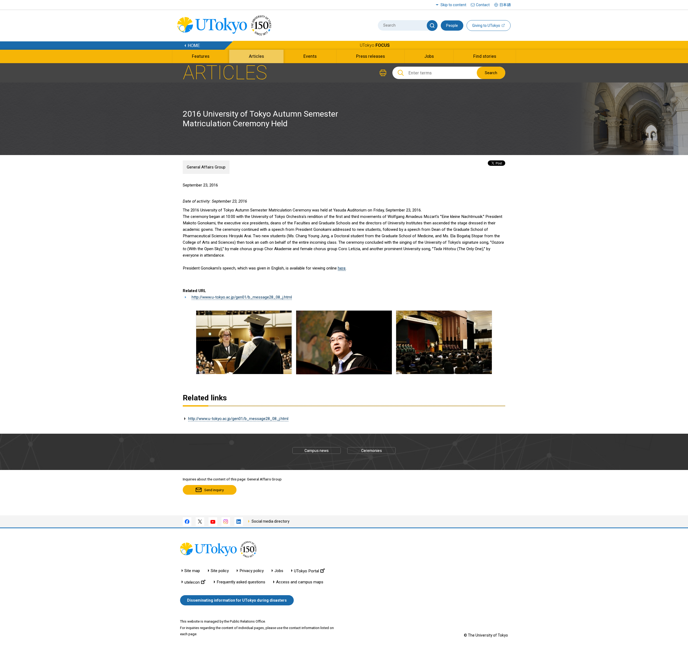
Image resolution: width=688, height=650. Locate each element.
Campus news (316, 450)
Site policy (220, 571)
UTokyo (375, 45)
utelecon (192, 582)
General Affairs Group (206, 167)
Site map (192, 571)
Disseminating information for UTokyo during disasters (237, 600)
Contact (483, 5)
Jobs (278, 571)
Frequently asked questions (241, 582)
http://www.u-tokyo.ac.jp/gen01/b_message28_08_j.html (242, 297)
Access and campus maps (299, 582)
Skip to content (453, 5)
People (452, 25)
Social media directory (270, 521)
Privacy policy (251, 571)
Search (491, 72)
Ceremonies (371, 450)
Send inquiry (214, 490)
